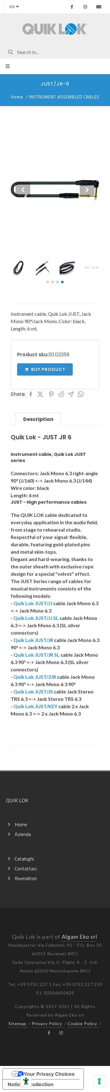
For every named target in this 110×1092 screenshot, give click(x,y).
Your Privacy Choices (49, 1074)
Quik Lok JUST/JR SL (36, 655)
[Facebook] (72, 6)
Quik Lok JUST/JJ (32, 603)
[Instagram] (85, 6)
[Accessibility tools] (26, 1081)
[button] (47, 282)
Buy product (48, 369)
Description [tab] (38, 419)
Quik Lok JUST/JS (33, 691)
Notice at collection (30, 1084)
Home (17, 97)
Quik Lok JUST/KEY (35, 706)
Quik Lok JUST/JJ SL (36, 618)
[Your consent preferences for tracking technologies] (99, 1081)
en (11, 6)
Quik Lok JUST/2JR (34, 677)
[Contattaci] (98, 6)
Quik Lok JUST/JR (33, 640)
